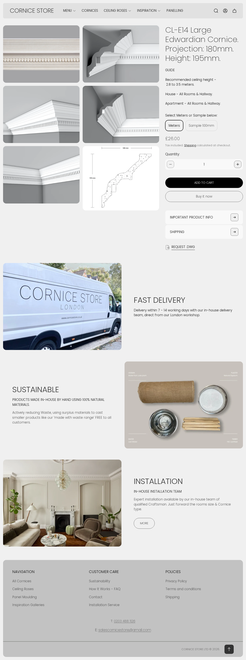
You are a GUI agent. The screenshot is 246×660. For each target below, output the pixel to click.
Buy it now (204, 196)
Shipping (190, 145)
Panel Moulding (24, 597)
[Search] (216, 11)
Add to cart (204, 182)
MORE (144, 523)
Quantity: (172, 154)
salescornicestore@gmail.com (124, 630)
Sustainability (99, 581)
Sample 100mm (201, 125)
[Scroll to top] (229, 649)
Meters (174, 125)
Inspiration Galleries (28, 605)
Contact (95, 597)
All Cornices (21, 581)
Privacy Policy (176, 581)
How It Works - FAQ (105, 589)
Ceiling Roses (23, 589)
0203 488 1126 (124, 621)
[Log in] (225, 11)
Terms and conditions (183, 589)
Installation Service (104, 605)
